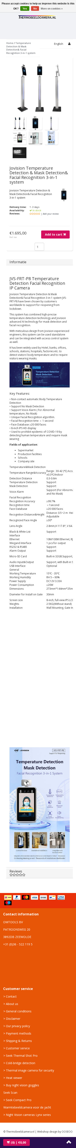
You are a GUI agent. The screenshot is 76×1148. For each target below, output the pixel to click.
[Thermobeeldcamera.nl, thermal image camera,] (38, 16)
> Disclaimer (11, 1019)
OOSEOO (67, 1131)
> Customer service (16, 1048)
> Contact (10, 996)
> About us (10, 1004)
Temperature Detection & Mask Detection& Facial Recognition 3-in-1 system (20, 48)
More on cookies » (52, 8)
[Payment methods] (38, 900)
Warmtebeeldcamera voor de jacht (27, 1107)
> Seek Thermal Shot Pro (20, 1056)
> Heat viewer (12, 1078)
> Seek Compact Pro (17, 1100)
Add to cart (54, 234)
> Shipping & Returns (17, 1041)
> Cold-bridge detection (19, 1063)
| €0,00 (18, 1142)
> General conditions (17, 1011)
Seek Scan (10, 1093)
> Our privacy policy (16, 1026)
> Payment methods (17, 1033)
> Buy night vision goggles (21, 1085)
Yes (25, 8)
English (58, 44)
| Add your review (50, 213)
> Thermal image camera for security (28, 1070)
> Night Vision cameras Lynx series (27, 1115)
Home (9, 43)
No (35, 8)
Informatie (18, 262)
